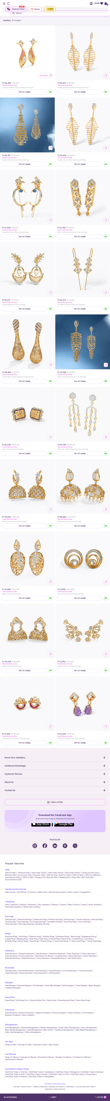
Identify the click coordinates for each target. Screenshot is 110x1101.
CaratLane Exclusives (15, 889)
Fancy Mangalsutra (88, 1027)
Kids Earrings (69, 919)
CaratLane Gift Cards (90, 873)
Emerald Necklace (58, 958)
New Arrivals (10, 892)
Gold (7, 904)
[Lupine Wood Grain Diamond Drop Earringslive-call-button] (50, 381)
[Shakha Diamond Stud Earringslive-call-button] (106, 670)
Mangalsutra (11, 1024)
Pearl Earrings (23, 922)
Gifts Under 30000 (55, 873)
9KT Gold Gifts (87, 877)
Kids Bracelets (41, 971)
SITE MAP (16, 1086)
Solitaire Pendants (43, 1013)
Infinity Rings (23, 941)
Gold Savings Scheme (57, 892)
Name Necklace (75, 956)
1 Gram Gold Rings (94, 941)
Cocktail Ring (77, 939)
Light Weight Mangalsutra (85, 1030)
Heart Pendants (28, 1015)
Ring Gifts (76, 877)
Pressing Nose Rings (66, 1000)
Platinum (54, 904)
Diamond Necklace (26, 953)
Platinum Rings (35, 936)
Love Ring (88, 939)
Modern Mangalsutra (48, 1027)
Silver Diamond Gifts (13, 880)
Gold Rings (23, 936)
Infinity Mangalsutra (33, 1032)
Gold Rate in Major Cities (17, 1069)
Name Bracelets (26, 973)
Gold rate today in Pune (59, 1074)
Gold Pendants (11, 1013)
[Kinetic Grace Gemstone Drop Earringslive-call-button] (106, 381)
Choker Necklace (88, 953)
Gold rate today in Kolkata (16, 1076)
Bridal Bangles (68, 985)
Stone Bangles (81, 985)
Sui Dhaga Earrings (37, 922)
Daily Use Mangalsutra (14, 1032)
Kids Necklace (41, 953)
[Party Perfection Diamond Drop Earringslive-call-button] (106, 236)
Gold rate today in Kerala (37, 1074)
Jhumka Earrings (82, 919)
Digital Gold (42, 892)
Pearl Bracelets (55, 971)
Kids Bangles (38, 985)
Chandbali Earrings (54, 922)
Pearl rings (34, 941)
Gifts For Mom (78, 875)
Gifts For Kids (52, 875)
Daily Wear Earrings (26, 924)
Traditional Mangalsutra (64, 1030)
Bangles (9, 982)
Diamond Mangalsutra (30, 1027)
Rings (8, 933)
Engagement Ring (89, 936)
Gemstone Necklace (57, 953)
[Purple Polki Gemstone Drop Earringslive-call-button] (106, 743)
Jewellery (10, 901)
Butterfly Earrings (42, 924)
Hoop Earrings (96, 919)
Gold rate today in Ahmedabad (41, 1076)
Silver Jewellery (95, 904)
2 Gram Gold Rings (77, 941)
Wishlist (101, 3)
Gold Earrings (10, 919)
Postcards (32, 892)
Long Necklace (61, 956)
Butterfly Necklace (12, 958)
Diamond (14, 904)
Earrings (9, 916)
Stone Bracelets (40, 973)
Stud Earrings (10, 922)
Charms (63, 904)
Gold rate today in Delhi (15, 1074)
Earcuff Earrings (70, 922)
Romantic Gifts (39, 875)
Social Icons (42, 826)
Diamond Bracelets (26, 971)
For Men (9, 1041)
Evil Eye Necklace (26, 956)
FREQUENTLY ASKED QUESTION (55, 1089)
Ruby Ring (43, 939)
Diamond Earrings (24, 919)
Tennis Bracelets (85, 971)
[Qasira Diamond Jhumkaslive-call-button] (50, 670)
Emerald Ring (54, 939)
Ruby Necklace (73, 953)
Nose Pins (10, 997)
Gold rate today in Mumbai (92, 1072)
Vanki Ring (33, 939)
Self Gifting (21, 892)
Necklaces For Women (44, 956)
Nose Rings (9, 1000)
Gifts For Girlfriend (92, 875)
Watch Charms (73, 904)
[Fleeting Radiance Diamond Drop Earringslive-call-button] (106, 92)
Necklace (9, 950)
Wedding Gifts (64, 877)
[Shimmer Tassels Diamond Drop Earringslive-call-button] (106, 453)
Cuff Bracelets (54, 973)
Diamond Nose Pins (37, 1000)
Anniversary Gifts (25, 875)
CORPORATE (70, 1086)
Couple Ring (10, 939)
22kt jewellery (44, 904)
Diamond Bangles (24, 985)
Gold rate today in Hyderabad (41, 1072)
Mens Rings (75, 936)
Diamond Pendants (26, 1013)
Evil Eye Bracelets (70, 971)
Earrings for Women (28, 1057)
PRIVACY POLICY (26, 1086)
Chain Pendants (74, 1013)
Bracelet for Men (40, 1045)
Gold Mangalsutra (12, 1027)
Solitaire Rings (48, 936)
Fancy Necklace (43, 958)
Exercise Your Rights (57, 1086)
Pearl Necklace (11, 956)
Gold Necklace (11, 953)
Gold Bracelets (11, 971)
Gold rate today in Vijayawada (83, 1074)
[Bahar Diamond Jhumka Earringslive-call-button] (50, 526)
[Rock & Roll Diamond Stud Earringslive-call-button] (106, 598)
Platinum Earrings (55, 919)
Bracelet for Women (46, 1057)
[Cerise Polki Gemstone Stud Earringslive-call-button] (50, 743)
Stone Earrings (11, 924)
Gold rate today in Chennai (16, 1072)
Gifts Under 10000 (39, 873)
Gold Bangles (10, 985)
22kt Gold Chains (74, 958)
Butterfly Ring (10, 941)
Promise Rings (46, 941)
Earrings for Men (25, 1045)
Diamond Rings (11, 936)
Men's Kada (53, 1045)
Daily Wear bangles (53, 985)
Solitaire (22, 904)
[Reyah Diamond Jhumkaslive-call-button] (50, 598)
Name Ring (65, 939)
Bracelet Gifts (52, 877)
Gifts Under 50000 (72, 873)
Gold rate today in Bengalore (67, 1072)
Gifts (7, 869)
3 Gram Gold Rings (61, 941)
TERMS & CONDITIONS (40, 1086)
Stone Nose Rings (83, 1000)
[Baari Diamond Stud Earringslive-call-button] (50, 453)
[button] (60, 1097)
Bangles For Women (64, 1057)
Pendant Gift (40, 877)
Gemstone (32, 904)
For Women (10, 1054)
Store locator (73, 892)
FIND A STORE (57, 802)
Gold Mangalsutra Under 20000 (40, 1030)
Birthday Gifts (10, 875)
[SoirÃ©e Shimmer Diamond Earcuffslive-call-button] (106, 309)
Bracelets (9, 967)
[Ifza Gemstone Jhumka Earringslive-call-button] (106, 526)
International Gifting (13, 877)
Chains (84, 904)
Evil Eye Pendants (59, 1013)
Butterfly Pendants (12, 1015)
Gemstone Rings (62, 936)
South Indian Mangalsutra (69, 1027)
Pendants (9, 1009)
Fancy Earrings (84, 922)
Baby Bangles (94, 985)
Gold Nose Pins (22, 1000)
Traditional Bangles (12, 988)
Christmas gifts (24, 873)
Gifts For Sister (65, 875)
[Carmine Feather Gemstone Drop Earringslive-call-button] (50, 92)
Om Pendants (87, 1013)
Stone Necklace (90, 956)
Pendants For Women (81, 1057)
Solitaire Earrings (40, 919)
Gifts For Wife (28, 877)
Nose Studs (51, 1000)
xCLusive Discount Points (85, 1086)
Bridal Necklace (28, 958)
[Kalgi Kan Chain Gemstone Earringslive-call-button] (50, 236)
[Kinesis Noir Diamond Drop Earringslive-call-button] (50, 164)
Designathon (85, 892)
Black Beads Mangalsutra (15, 1030)
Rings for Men (11, 1045)
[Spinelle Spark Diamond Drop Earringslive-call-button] (106, 164)
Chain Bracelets (11, 973)
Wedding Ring (22, 939)
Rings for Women (12, 1057)
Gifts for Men (10, 873)
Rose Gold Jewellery (13, 907)
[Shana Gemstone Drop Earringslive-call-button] (50, 309)
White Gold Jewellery (31, 907)
